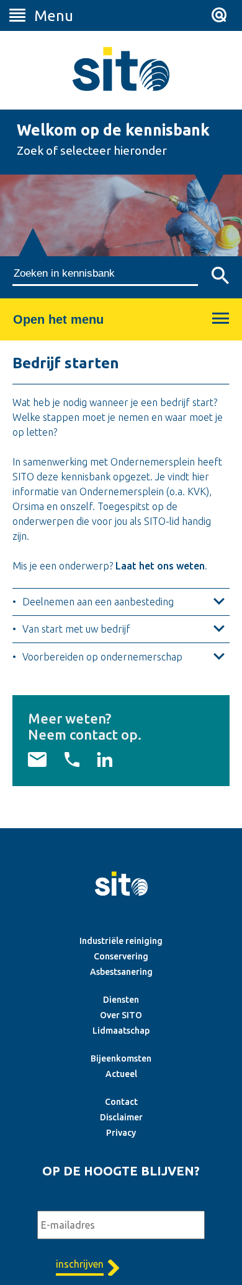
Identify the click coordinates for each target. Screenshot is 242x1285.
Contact (121, 1102)
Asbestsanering (121, 972)
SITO (121, 68)
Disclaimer (121, 1117)
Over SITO (121, 1015)
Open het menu (58, 319)
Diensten (121, 1000)
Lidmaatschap (121, 1031)
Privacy (121, 1133)
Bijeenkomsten (121, 1058)
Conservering (121, 956)
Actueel (121, 1074)
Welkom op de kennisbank (113, 130)
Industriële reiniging (121, 941)
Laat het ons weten (160, 565)
